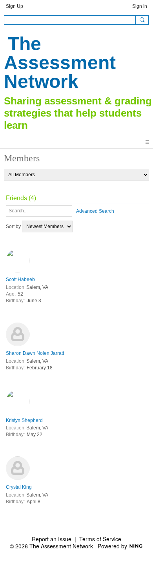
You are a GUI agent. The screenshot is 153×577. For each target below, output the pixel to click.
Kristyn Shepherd (24, 420)
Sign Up (14, 6)
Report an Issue (51, 539)
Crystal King (19, 487)
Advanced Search (95, 211)
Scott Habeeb (20, 279)
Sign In (139, 6)
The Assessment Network (60, 62)
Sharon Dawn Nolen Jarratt (35, 353)
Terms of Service (100, 539)
